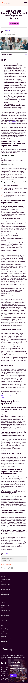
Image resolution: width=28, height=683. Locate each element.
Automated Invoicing (5, 587)
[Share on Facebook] (2, 568)
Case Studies (4, 620)
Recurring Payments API (6, 639)
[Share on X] (6, 568)
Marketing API (4, 641)
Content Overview (6, 54)
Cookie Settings (4, 675)
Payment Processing (5, 579)
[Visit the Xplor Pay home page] (7, 649)
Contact (2, 669)
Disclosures (3, 671)
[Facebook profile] (2, 663)
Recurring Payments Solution (7, 597)
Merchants (3, 618)
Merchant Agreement (5, 673)
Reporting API (4, 634)
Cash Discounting (5, 582)
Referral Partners (5, 615)
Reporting (3, 592)
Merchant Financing (5, 589)
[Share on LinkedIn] (9, 568)
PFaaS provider (12, 121)
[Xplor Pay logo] (6, 3)
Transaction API (4, 631)
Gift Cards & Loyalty (5, 584)
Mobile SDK (3, 644)
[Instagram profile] (6, 663)
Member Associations (6, 613)
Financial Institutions (5, 610)
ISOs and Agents (5, 608)
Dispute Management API (6, 629)
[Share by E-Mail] (12, 568)
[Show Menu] (25, 3)
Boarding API (4, 636)
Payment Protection (5, 594)
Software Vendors (5, 605)
